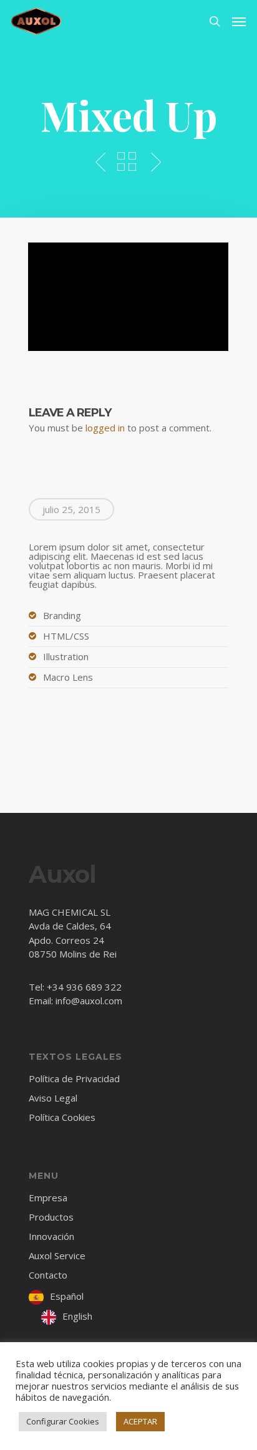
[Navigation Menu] (239, 21)
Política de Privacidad (74, 1079)
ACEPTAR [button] (140, 1421)
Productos (51, 1217)
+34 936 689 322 (84, 987)
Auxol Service (57, 1255)
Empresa (48, 1198)
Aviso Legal (53, 1098)
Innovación (51, 1236)
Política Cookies (62, 1117)
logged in (105, 427)
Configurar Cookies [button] (62, 1421)
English (77, 1316)
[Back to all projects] (126, 162)
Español (67, 1296)
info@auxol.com (89, 1000)
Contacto (48, 1275)
